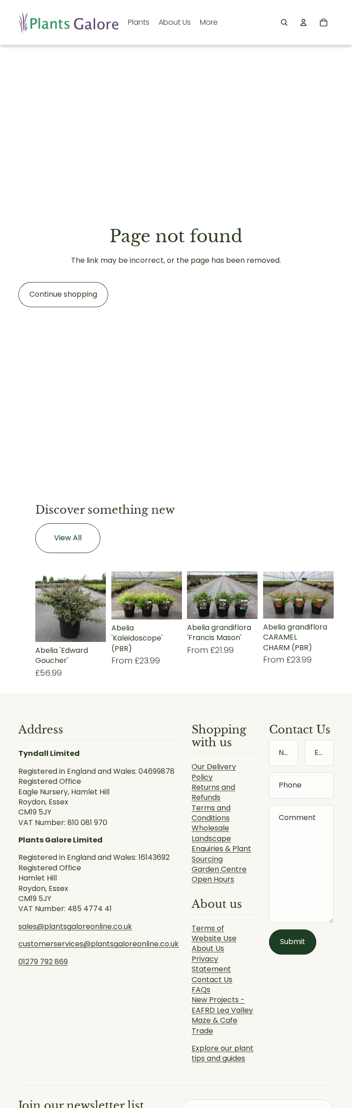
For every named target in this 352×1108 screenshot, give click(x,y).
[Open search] (284, 22)
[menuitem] (208, 22)
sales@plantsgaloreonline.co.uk (75, 926)
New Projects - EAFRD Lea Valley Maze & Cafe (222, 1010)
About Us (208, 948)
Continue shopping (63, 294)
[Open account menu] (303, 22)
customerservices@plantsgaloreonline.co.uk (98, 944)
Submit (292, 941)
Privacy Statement (211, 964)
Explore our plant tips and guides (222, 1053)
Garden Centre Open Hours (219, 874)
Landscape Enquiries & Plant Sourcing (221, 848)
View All (68, 537)
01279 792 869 (43, 961)
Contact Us (212, 979)
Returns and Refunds (213, 792)
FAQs (201, 989)
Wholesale (210, 828)
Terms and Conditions (211, 813)
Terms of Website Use (214, 933)
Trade (202, 1031)
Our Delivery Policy (214, 771)
